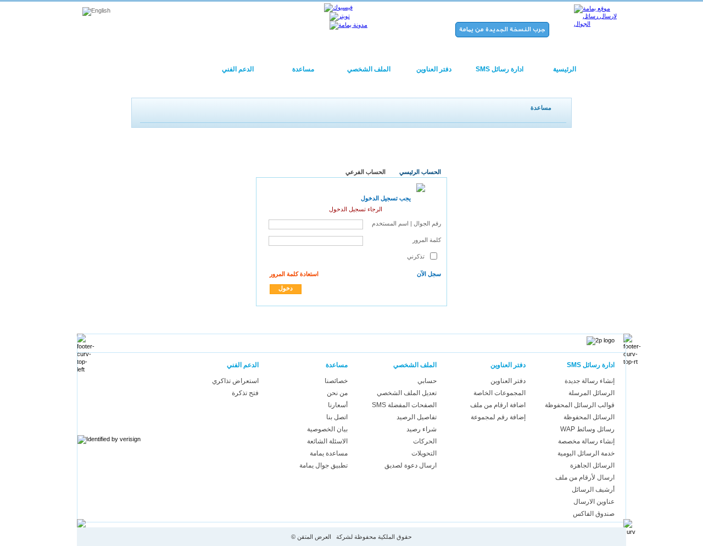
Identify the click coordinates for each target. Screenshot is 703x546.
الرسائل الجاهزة (592, 465)
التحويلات (424, 453)
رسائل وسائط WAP (587, 429)
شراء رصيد (421, 429)
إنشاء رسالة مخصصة (586, 441)
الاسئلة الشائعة (327, 441)
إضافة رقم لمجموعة (498, 417)
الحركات (425, 441)
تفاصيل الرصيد (417, 417)
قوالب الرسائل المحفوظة (580, 405)
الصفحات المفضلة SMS (404, 405)
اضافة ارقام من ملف (498, 405)
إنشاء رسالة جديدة (590, 381)
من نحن (337, 393)
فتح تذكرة (245, 393)
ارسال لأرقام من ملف (585, 477)
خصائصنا (336, 381)
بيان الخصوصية (327, 429)
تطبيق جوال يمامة (323, 465)
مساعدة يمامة (329, 453)
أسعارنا (338, 405)
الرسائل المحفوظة (589, 417)
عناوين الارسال (594, 501)
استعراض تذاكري (235, 381)
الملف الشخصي (368, 69)
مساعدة (303, 69)
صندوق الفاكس (594, 513)
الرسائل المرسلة (591, 393)
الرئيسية (564, 69)
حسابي (427, 381)
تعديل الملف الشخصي (407, 393)
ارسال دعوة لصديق (410, 465)
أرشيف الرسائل (593, 489)
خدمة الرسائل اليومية (586, 453)
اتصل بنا (337, 417)
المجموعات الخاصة (499, 393)
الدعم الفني (238, 69)
